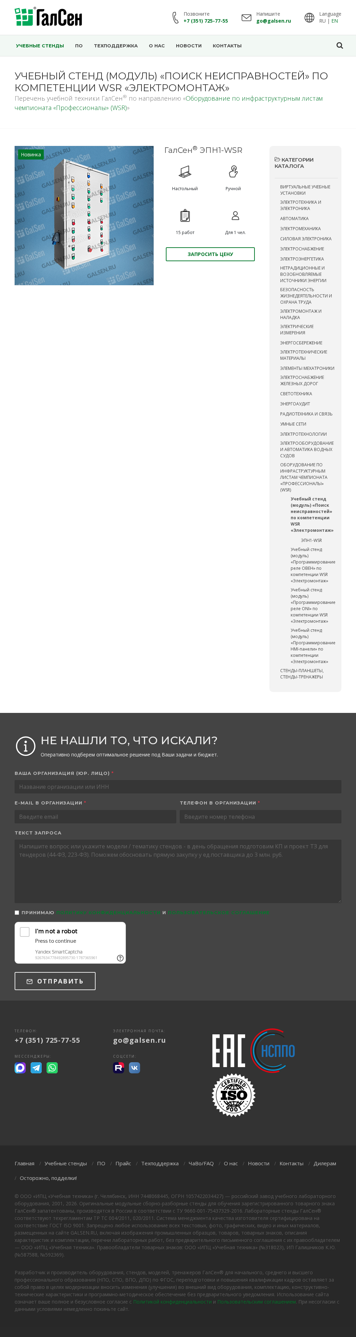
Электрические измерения (297, 330)
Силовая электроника (306, 239)
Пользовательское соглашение (219, 912)
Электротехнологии (303, 434)
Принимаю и (146, 912)
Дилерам (325, 1163)
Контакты (292, 1163)
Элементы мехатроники (307, 368)
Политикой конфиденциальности (172, 1301)
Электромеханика (300, 229)
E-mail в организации (50, 803)
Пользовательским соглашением (256, 1301)
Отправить (59, 981)
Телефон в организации (220, 803)
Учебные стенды (65, 1163)
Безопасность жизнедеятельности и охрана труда (306, 296)
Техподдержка (160, 1163)
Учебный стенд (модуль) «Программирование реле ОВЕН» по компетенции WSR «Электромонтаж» (313, 565)
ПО (101, 1163)
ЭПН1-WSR (311, 540)
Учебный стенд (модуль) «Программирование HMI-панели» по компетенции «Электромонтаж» (313, 645)
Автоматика (294, 218)
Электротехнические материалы (303, 355)
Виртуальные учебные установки (305, 190)
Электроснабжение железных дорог (302, 380)
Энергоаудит (295, 404)
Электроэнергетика (302, 259)
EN (334, 20)
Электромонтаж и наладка (301, 314)
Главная (24, 1163)
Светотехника (296, 394)
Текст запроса (38, 832)
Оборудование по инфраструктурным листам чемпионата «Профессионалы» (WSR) (303, 477)
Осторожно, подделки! (48, 1177)
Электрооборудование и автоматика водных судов (307, 449)
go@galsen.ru (273, 20)
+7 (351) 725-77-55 (206, 20)
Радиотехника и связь (306, 414)
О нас (231, 1163)
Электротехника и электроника (300, 205)
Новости (258, 1163)
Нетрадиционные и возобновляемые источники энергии (303, 274)
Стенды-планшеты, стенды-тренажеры (302, 674)
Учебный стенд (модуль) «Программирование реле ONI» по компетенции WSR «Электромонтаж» (313, 605)
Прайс (123, 1163)
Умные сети (293, 424)
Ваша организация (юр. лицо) (64, 773)
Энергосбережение (301, 343)
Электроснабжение (302, 249)
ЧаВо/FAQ (201, 1163)
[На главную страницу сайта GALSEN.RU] (48, 17)
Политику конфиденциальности (108, 912)
